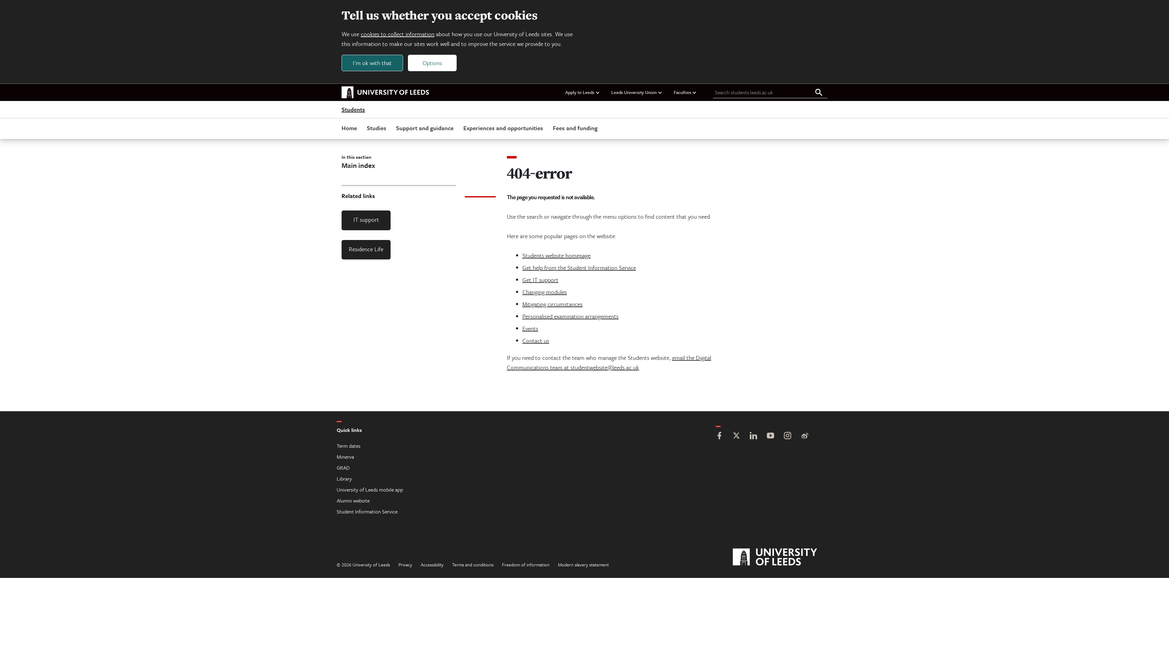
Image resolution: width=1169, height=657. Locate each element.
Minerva (345, 457)
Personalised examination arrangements (570, 316)
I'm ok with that (372, 63)
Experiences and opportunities (503, 128)
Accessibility (432, 564)
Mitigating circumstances (552, 304)
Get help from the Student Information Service (579, 267)
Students (353, 109)
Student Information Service (367, 511)
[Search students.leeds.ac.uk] (819, 92)
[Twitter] (736, 436)
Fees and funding (575, 128)
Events (530, 328)
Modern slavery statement (583, 564)
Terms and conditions (472, 564)
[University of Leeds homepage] (385, 92)
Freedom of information (525, 564)
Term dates (348, 446)
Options (432, 63)
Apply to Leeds (579, 92)
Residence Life (366, 249)
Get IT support (540, 280)
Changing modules (544, 292)
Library (344, 478)
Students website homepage (556, 255)
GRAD (343, 467)
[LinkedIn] (753, 436)
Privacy (405, 564)
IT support (366, 219)
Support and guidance (425, 128)
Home (349, 128)
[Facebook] (719, 436)
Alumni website (353, 500)
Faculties (682, 92)
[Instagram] (787, 436)
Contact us (535, 340)
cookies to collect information (397, 34)
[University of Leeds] (782, 557)
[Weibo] (804, 436)
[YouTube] (770, 436)
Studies (376, 128)
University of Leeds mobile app (370, 489)
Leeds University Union (634, 92)
